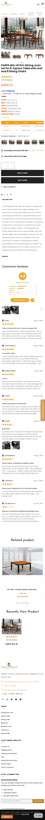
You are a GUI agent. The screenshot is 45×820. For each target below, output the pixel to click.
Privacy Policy (6, 764)
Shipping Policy (6, 750)
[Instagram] (7, 699)
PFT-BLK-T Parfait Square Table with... (22, 589)
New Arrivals (5, 733)
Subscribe (38, 801)
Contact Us (5, 747)
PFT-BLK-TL (33, 150)
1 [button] (21, 62)
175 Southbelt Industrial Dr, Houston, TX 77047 (21, 682)
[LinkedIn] (20, 699)
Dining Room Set (7, 712)
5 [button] (25, 603)
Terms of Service (7, 767)
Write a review (19, 300)
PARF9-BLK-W (11, 644)
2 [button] (23, 62)
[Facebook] (3, 699)
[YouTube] (16, 699)
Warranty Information (9, 753)
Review (22, 14)
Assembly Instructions (9, 760)
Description (13, 14)
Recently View (40, 14)
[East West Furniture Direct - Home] (22, 666)
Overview (5, 14)
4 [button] (23, 603)
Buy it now (22, 180)
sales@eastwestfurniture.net (15, 690)
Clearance (5, 730)
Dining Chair (5, 719)
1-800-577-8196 (10, 686)
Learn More (25, 814)
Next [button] (42, 56)
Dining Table (5, 716)
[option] (22, 573)
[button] (32, 300)
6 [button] (28, 603)
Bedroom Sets (6, 726)
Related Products (31, 14)
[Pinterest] (11, 699)
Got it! (7, 817)
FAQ (2, 757)
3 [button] (21, 603)
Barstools (4, 723)
